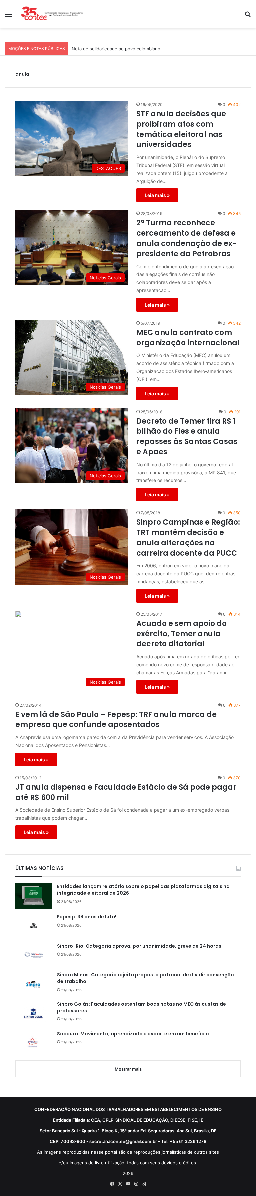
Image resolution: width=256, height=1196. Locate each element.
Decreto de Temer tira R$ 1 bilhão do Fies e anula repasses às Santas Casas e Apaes (186, 436)
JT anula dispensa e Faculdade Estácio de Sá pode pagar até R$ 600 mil (125, 792)
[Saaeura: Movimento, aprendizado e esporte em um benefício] (33, 1042)
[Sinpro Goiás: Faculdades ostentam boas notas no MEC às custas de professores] (33, 1013)
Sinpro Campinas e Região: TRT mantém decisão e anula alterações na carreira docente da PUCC (188, 537)
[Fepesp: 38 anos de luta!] (33, 925)
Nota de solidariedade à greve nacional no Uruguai (124, 48)
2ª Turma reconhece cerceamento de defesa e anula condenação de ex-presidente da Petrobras (186, 238)
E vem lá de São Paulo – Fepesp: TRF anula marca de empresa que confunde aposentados (116, 720)
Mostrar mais (128, 1069)
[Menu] (8, 16)
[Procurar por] (247, 16)
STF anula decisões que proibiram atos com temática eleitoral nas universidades (181, 129)
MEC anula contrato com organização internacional (188, 338)
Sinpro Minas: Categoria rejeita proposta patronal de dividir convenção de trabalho (145, 978)
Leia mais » (157, 195)
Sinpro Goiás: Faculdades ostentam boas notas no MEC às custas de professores (141, 1007)
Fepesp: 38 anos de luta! (86, 917)
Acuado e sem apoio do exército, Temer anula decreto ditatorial (181, 634)
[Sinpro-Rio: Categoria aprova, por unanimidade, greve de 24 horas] (33, 955)
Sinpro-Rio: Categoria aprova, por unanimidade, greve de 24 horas (139, 946)
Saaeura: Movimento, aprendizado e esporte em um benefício (133, 1034)
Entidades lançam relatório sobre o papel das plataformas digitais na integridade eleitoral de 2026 (143, 889)
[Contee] (52, 14)
